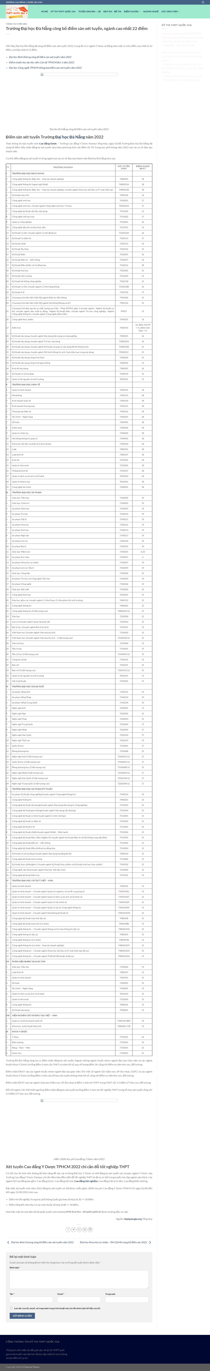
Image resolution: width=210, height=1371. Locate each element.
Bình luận (15, 1267)
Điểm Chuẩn (131, 11)
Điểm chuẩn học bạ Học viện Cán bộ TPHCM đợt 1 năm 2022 (41, 62)
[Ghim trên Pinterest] (84, 1229)
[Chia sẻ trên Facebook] (68, 1229)
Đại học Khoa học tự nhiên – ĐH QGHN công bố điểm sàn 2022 (113, 1242)
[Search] (203, 2)
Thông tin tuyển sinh (16, 24)
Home (44, 11)
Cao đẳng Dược (48, 143)
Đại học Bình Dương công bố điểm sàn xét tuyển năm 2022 (40, 56)
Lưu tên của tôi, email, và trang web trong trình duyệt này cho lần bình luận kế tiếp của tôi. (57, 1308)
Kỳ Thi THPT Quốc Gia (63, 11)
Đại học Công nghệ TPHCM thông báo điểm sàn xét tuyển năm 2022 (45, 67)
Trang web (110, 1294)
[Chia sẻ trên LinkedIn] (90, 1229)
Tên (12, 1294)
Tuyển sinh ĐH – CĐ (89, 11)
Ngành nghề (151, 11)
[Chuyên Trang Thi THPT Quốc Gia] (21, 11)
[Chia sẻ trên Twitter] (73, 1229)
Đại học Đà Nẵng (70, 137)
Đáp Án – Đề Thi (112, 11)
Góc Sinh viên (169, 11)
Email (60, 1294)
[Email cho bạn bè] (79, 1229)
